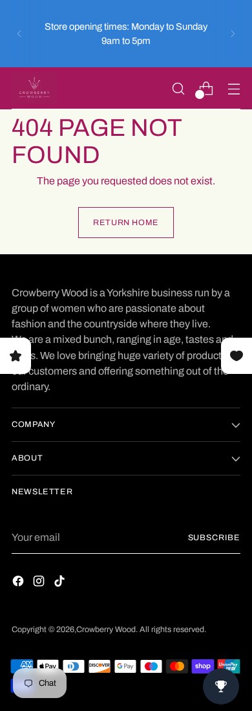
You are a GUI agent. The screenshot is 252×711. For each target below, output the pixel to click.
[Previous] (19, 33)
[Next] (232, 33)
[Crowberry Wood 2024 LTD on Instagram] (40, 583)
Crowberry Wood (106, 629)
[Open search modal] (178, 88)
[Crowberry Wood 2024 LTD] (34, 88)
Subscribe (214, 537)
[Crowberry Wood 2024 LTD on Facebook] (19, 583)
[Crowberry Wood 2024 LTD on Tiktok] (60, 583)
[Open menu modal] (233, 88)
